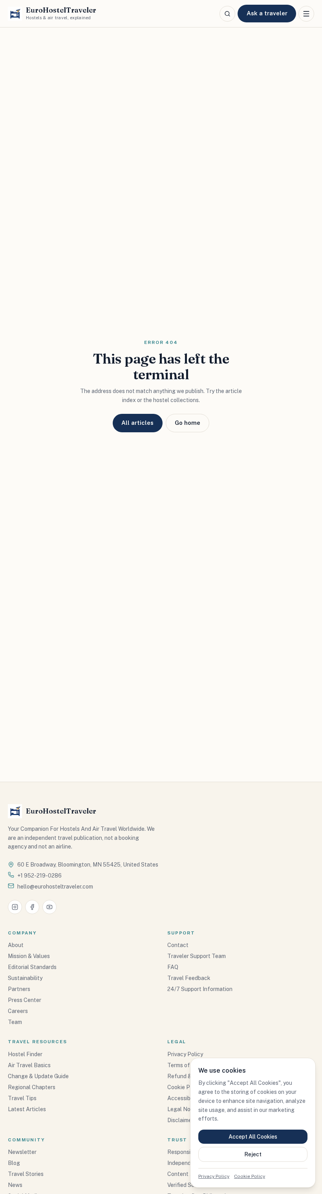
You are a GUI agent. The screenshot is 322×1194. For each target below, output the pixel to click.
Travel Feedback (188, 978)
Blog (14, 1163)
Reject (253, 1154)
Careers (18, 1011)
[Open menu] (306, 14)
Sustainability (25, 978)
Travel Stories (26, 1174)
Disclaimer (180, 1120)
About (16, 945)
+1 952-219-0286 (39, 875)
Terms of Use (184, 1065)
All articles (137, 422)
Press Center (24, 1000)
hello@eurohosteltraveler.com (55, 886)
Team (15, 1022)
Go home (187, 422)
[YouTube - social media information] (49, 907)
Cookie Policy (249, 1176)
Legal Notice (183, 1109)
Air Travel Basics (29, 1065)
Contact (177, 945)
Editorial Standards (32, 967)
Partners (19, 989)
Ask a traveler (267, 13)
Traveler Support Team (196, 956)
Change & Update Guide (38, 1076)
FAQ (172, 967)
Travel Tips (22, 1098)
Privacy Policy (213, 1176)
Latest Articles (27, 1109)
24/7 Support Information (199, 989)
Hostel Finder (25, 1054)
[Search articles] (227, 14)
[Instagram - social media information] (15, 907)
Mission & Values (29, 956)
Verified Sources (188, 1185)
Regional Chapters (31, 1087)
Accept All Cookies (253, 1137)
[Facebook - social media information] (32, 907)
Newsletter (22, 1152)
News (15, 1185)
